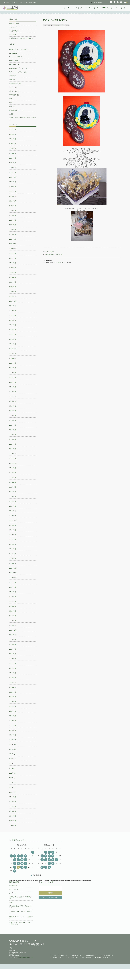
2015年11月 (12, 515)
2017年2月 (12, 444)
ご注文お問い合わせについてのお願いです (22, 38)
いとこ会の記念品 (49, 252)
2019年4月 (12, 334)
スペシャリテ (13, 87)
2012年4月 (12, 720)
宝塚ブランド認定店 (87, 957)
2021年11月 (12, 201)
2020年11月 (12, 244)
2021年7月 (12, 206)
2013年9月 (12, 639)
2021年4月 (12, 220)
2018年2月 (12, 387)
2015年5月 (12, 544)
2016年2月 (12, 501)
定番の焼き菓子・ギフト (16, 110)
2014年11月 (12, 573)
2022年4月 (12, 191)
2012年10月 (13, 692)
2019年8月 (12, 315)
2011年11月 (12, 744)
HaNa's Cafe (13, 53)
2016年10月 (13, 463)
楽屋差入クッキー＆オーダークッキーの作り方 (22, 118)
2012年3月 (12, 725)
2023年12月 (13, 167)
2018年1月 (12, 391)
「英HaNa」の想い (57, 957)
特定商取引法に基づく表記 (104, 957)
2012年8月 (12, 701)
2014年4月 (12, 606)
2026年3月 (12, 139)
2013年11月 (12, 630)
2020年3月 (12, 282)
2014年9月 (12, 582)
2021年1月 (12, 234)
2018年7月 (12, 368)
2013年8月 (12, 644)
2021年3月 (12, 225)
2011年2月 (12, 787)
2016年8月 (12, 472)
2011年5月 (12, 773)
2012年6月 (12, 711)
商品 (10, 102)
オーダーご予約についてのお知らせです (20, 912)
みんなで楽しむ (14, 31)
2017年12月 (13, 396)
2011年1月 (12, 792)
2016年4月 (12, 492)
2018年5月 (12, 372)
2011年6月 (12, 768)
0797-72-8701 (98, 2)
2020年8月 (12, 258)
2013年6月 (12, 654)
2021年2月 (12, 229)
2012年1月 (12, 735)
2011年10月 (12, 749)
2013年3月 (12, 668)
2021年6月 (12, 210)
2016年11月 (12, 458)
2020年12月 (13, 239)
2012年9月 (12, 697)
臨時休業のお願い (14, 23)
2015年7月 (12, 534)
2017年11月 (12, 401)
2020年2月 (12, 287)
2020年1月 (12, 291)
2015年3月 (12, 554)
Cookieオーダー (121, 8)
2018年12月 (13, 349)
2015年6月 (12, 539)
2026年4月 (12, 134)
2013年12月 (13, 625)
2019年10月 (13, 306)
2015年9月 (12, 525)
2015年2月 (12, 558)
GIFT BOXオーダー (108, 8)
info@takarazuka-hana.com (25, 957)
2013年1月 (12, 677)
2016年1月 (12, 506)
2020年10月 (13, 248)
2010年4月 (12, 806)
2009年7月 (12, 816)
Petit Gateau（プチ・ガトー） (18, 68)
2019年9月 (12, 310)
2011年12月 (12, 739)
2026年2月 (12, 143)
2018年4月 (12, 377)
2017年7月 (12, 420)
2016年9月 (12, 468)
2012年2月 (12, 730)
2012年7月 (12, 706)
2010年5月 (12, 801)
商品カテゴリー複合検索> (50, 897)
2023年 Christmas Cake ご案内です (21, 917)
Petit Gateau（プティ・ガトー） (19, 72)
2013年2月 (12, 673)
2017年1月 (12, 449)
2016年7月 (12, 477)
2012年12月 (13, 682)
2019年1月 (12, 344)
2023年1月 (12, 172)
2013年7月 (12, 649)
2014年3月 (12, 611)
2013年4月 (12, 663)
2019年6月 (12, 325)
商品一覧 (12, 106)
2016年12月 (13, 453)
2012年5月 (12, 716)
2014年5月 (12, 601)
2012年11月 (12, 687)
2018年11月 (12, 353)
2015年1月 (12, 563)
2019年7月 (12, 320)
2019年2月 (12, 339)
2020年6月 (12, 267)
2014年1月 (12, 620)
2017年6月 (12, 425)
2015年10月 (13, 520)
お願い (11, 902)
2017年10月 (13, 406)
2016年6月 (12, 482)
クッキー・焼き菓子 (15, 83)
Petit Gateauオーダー (92, 8)
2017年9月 (12, 411)
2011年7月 (12, 763)
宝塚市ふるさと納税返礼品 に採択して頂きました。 (20, 923)
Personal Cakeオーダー (75, 8)
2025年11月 (12, 148)
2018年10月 (13, 358)
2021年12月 (13, 196)
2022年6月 (12, 186)
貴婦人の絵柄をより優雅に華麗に (53, 254)
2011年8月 (12, 759)
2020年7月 (12, 263)
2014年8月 (12, 587)
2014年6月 (12, 596)
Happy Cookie (13, 60)
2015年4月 (12, 549)
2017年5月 (12, 430)
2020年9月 (12, 253)
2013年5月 (12, 658)
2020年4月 (12, 277)
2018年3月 (12, 382)
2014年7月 (12, 592)
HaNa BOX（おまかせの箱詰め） (19, 49)
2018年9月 (12, 363)
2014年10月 (13, 577)
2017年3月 (12, 439)
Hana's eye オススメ (15, 57)
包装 (10, 98)
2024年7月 (12, 163)
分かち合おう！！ (14, 27)
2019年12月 (13, 296)
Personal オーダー (59, 25)
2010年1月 (12, 811)
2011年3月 (12, 782)
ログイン (60, 262)
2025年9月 (12, 153)
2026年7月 (12, 129)
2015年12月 (13, 511)
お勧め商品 (12, 76)
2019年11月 (12, 301)
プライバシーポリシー (72, 957)
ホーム (64, 8)
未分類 (11, 114)
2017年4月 (12, 434)
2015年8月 (12, 530)
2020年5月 (12, 272)
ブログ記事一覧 (14, 95)
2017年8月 (12, 415)
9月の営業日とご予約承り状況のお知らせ (20, 906)
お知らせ (12, 79)
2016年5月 (12, 487)
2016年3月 (12, 496)
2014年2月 (12, 616)
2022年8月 (12, 182)
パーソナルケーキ (14, 91)
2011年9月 (12, 754)
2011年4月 (12, 778)
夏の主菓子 (12, 34)
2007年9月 (12, 825)
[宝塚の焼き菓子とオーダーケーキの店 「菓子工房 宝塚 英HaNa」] (11, 8)
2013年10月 (13, 635)
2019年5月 (12, 330)
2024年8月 (12, 158)
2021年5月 (12, 215)
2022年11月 (12, 177)
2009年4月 (12, 821)
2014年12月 (13, 568)
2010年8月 (12, 797)
